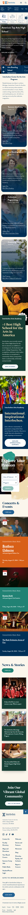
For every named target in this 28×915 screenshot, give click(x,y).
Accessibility (9, 910)
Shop (16, 852)
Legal (15, 910)
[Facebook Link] (10, 834)
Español (4, 907)
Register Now (5, 231)
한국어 (22, 907)
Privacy (3, 910)
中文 (13, 907)
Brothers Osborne (8, 548)
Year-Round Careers (6, 856)
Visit (22, 9)
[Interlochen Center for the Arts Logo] (8, 2)
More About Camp (7, 143)
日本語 (17, 907)
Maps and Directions (5, 850)
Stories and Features (18, 844)
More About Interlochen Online (10, 233)
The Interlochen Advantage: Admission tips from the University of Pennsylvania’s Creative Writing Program (13, 733)
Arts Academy (10, 367)
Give (26, 9)
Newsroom (18, 849)
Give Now (8, 895)
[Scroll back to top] (25, 811)
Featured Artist (7, 541)
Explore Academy (8, 53)
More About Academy (8, 188)
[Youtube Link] (13, 834)
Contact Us (5, 839)
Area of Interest (8, 477)
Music (14, 541)
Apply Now (5, 141)
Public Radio (6, 867)
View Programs (6, 276)
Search (8, 488)
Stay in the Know (14, 804)
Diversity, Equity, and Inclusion (18, 858)
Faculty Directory (5, 844)
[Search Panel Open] (25, 2)
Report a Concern (18, 865)
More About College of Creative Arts (12, 278)
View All (8, 512)
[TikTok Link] (6, 834)
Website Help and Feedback (8, 911)
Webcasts (18, 839)
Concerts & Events (17, 8)
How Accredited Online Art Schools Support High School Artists (12, 764)
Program (6, 483)
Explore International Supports (15, 443)
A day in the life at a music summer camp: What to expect (12, 703)
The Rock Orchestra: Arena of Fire (13, 641)
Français (9, 907)
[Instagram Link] (3, 834)
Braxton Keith (7, 595)
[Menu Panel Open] (21, 2)
